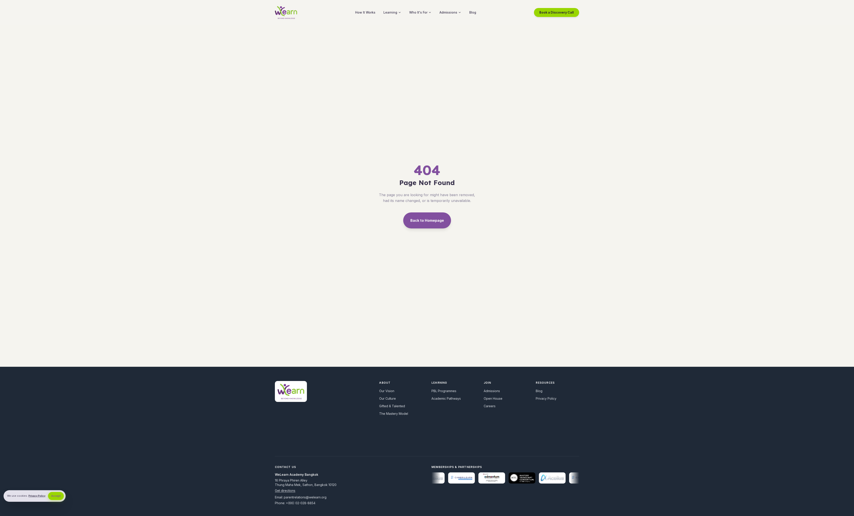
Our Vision (386, 391)
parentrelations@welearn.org (305, 497)
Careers (489, 406)
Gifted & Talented (392, 406)
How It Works (365, 12)
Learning (390, 12)
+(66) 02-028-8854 (300, 503)
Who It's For (418, 12)
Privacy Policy (546, 398)
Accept (56, 496)
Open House (493, 398)
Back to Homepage (427, 220)
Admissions (448, 12)
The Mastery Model (393, 413)
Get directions (285, 490)
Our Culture (387, 398)
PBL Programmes (443, 391)
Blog (472, 12)
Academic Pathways (446, 398)
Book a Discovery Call (556, 12)
